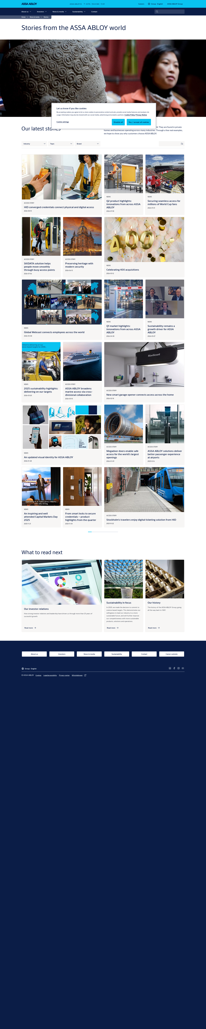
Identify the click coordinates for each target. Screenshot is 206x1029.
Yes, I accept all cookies (139, 122)
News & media (58, 11)
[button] (30, 12)
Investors (40, 11)
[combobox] (169, 11)
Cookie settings (63, 122)
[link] (141, 4)
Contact (94, 11)
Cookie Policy (129, 115)
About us (24, 11)
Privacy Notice (141, 115)
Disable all (118, 122)
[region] (103, 116)
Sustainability (77, 11)
